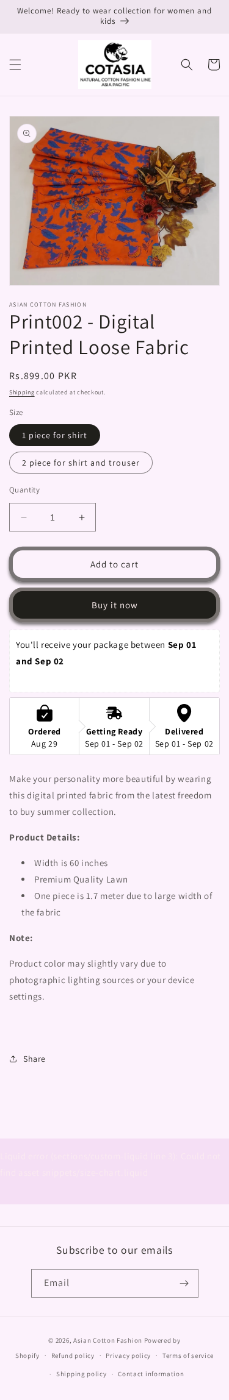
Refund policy (73, 1355)
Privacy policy (128, 1355)
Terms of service (188, 1355)
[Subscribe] (184, 1283)
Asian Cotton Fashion (107, 1340)
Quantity (24, 490)
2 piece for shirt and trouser (81, 462)
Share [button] (34, 1058)
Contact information (151, 1374)
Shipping (22, 392)
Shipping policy (81, 1374)
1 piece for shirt (54, 435)
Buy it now (115, 605)
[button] (15, 64)
